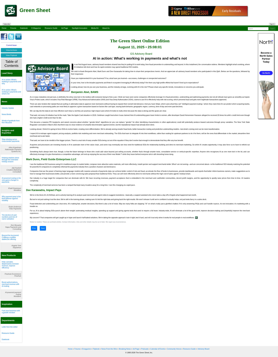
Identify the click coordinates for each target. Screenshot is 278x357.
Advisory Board (203, 349)
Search (272, 28)
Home (4, 28)
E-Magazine (36, 28)
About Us (105, 28)
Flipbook (96, 349)
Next (43, 228)
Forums (13, 28)
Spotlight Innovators (79, 28)
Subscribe (7, 24)
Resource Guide (51, 28)
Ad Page (64, 28)
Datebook (24, 28)
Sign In (272, 24)
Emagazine (86, 349)
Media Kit (94, 28)
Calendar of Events (157, 349)
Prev (34, 228)
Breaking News (125, 349)
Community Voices (174, 349)
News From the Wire (109, 349)
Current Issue (11, 45)
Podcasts (144, 349)
